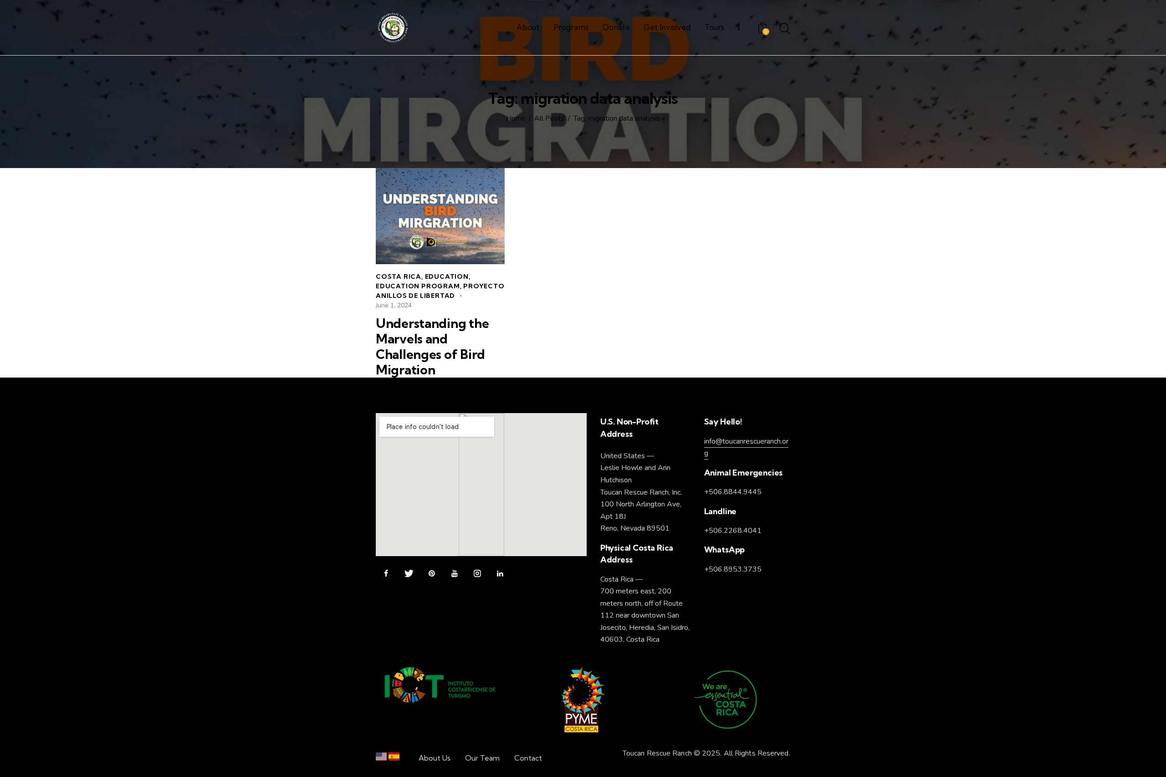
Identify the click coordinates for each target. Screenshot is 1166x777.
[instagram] (477, 573)
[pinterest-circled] (431, 573)
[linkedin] (500, 573)
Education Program (418, 286)
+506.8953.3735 (733, 569)
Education (447, 276)
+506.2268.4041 (733, 531)
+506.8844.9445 (733, 492)
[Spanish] (394, 758)
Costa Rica (398, 276)
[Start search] (784, 29)
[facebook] (386, 573)
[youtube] (454, 573)
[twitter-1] (409, 573)
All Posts (549, 118)
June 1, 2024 (394, 305)
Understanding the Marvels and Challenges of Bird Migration (432, 347)
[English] (381, 758)
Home (516, 118)
